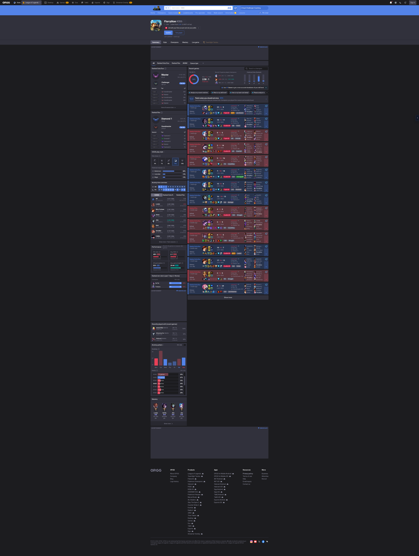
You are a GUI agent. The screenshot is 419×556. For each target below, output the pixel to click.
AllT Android (218, 479)
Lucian (158, 204)
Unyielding (231, 164)
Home (153, 13)
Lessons (242, 13)
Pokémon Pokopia (194, 494)
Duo (189, 523)
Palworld (191, 479)
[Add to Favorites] (184, 21)
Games (190, 521)
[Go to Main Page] (6, 2)
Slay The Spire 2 (193, 502)
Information (230, 13)
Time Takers (192, 515)
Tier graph (178, 33)
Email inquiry (247, 481)
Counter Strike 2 (193, 505)
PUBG (190, 487)
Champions (162, 13)
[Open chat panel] (417, 118)
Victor (238, 125)
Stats (209, 13)
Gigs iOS (217, 492)
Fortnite (190, 508)
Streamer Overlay (194, 534)
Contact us (246, 484)
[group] (168, 383)
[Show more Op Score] (266, 87)
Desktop (190, 518)
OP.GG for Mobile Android (222, 473)
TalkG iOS (217, 497)
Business (265, 473)
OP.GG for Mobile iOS (221, 476)
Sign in (412, 2)
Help (244, 479)
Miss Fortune (160, 209)
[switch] (181, 345)
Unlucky (237, 138)
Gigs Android (218, 489)
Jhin (157, 220)
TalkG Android (219, 494)
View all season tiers (167, 107)
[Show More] (391, 2)
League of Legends (32, 2)
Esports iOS (218, 502)
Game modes (174, 13)
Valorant (191, 484)
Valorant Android (220, 484)
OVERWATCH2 (193, 492)
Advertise (265, 476)
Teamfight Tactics (194, 476)
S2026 (157, 195)
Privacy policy (248, 473)
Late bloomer (240, 113)
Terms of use (247, 476)
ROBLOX (191, 489)
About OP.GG (174, 473)
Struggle (239, 215)
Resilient (238, 189)
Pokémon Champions (195, 481)
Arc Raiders (192, 500)
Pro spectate (200, 13)
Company (173, 476)
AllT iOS (217, 481)
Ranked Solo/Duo (168, 195)
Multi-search (218, 13)
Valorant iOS (218, 487)
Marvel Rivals (192, 497)
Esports (190, 528)
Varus (157, 215)
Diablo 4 (190, 510)
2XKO (190, 513)
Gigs (189, 531)
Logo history (174, 481)
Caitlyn (158, 236)
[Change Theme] (400, 2)
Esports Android (219, 500)
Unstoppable (240, 177)
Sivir (157, 225)
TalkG (190, 526)
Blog (171, 479)
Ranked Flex (180, 195)
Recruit (264, 479)
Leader (239, 253)
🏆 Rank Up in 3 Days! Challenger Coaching (266, 8)
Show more (228, 297)
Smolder (158, 231)
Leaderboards (188, 13)
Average (230, 202)
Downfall (239, 151)
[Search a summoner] (229, 8)
